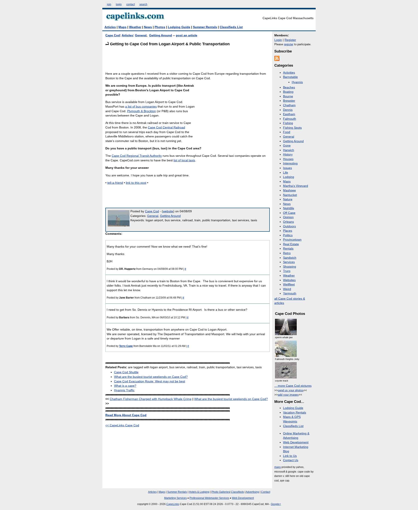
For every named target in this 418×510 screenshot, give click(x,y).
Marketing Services (175, 498)
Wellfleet (289, 284)
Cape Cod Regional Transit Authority (137, 155)
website (168, 211)
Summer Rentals (205, 27)
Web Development (295, 442)
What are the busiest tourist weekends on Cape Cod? (151, 376)
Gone (287, 145)
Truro (286, 271)
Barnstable (290, 77)
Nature (287, 199)
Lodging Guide (179, 27)
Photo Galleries (220, 491)
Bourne (288, 96)
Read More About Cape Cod (126, 415)
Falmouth (289, 118)
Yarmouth (289, 293)
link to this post (136, 182)
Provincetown (292, 239)
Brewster (289, 100)
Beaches (289, 87)
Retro (287, 253)
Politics (288, 235)
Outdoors (289, 226)
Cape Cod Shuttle (126, 372)
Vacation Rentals (294, 412)
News (148, 27)
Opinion (288, 217)
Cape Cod (112, 35)
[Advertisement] (184, 59)
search (143, 4)
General (141, 35)
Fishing (288, 123)
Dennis (288, 109)
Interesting (290, 163)
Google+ (276, 504)
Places (287, 230)
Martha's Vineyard (295, 185)
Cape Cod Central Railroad (166, 127)
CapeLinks (172, 504)
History (288, 154)
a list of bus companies (141, 106)
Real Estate (291, 244)
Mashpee (289, 190)
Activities (289, 72)
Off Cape (289, 212)
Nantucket (290, 195)
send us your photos (290, 390)
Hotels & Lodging (199, 491)
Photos (160, 27)
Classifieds (237, 491)
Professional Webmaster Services (209, 498)
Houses (288, 159)
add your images (288, 394)
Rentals (288, 248)
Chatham (289, 105)
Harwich (288, 150)
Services (289, 262)
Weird (287, 289)
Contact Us (290, 460)
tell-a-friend (115, 182)
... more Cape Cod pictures (293, 385)
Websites (289, 280)
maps (277, 467)
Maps (122, 27)
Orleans (288, 221)
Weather (135, 27)
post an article (186, 35)
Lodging (288, 177)
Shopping (289, 266)
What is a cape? (125, 385)
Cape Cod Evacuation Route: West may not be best (149, 381)
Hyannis (297, 82)
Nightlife (288, 208)
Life (285, 172)
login (119, 4)
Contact (265, 491)
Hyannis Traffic (124, 390)
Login (278, 40)
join (109, 4)
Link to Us (290, 456)
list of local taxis (184, 160)
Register (290, 40)
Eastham (289, 114)
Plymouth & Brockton (141, 111)
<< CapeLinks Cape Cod (122, 425)
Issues (287, 168)
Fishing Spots (292, 127)
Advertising (252, 491)
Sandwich (289, 257)
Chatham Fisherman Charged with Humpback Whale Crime (151, 399)
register (288, 44)
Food (286, 132)
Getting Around (160, 35)
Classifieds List (231, 27)
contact (130, 4)
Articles (110, 27)
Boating (288, 91)
